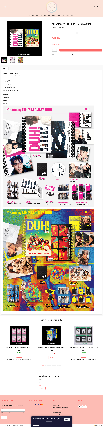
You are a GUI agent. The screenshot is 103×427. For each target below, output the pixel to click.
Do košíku (81, 50)
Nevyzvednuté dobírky (57, 412)
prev (2, 345)
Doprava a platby (56, 411)
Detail (18, 356)
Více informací (49, 421)
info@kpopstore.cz (82, 404)
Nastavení (36, 424)
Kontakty (54, 416)
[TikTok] (85, 406)
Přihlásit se (42, 388)
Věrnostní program (56, 414)
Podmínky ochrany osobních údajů (60, 407)
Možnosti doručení (56, 44)
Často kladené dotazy (57, 409)
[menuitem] (31, 15)
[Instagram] (82, 406)
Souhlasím (67, 419)
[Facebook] (79, 406)
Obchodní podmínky (56, 405)
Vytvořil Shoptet (98, 425)
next (101, 345)
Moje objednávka (56, 404)
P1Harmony (54, 21)
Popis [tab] (4, 68)
